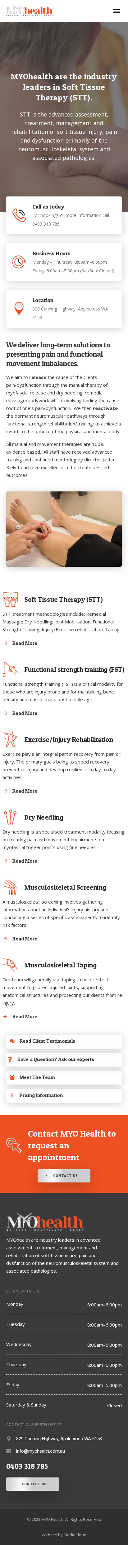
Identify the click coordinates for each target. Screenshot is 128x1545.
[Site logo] (29, 11)
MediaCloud (75, 1535)
